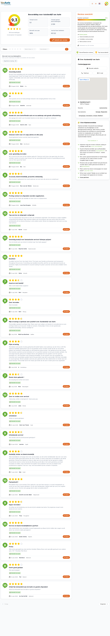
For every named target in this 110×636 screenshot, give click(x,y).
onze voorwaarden (96, 146)
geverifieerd (85, 166)
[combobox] (30, 49)
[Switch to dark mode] (95, 4)
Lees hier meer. (88, 170)
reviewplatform (100, 150)
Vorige (6, 604)
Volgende (103, 604)
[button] (92, 177)
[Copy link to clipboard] (92, 4)
